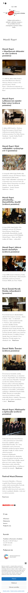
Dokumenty (6, 521)
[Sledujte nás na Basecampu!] (5, 3)
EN (16, 6)
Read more (15, 340)
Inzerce (5, 523)
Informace (6, 518)
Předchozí (6, 505)
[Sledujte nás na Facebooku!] (3, 3)
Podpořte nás (7, 525)
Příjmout (14, 578)
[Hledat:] (25, 3)
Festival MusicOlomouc (12, 476)
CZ (12, 6)
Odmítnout (14, 583)
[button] (25, 563)
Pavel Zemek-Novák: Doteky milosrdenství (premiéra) (11, 291)
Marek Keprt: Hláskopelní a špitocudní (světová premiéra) (13, 412)
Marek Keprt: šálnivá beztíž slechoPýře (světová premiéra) (11, 249)
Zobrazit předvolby (14, 587)
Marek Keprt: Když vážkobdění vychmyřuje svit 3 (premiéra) (12, 148)
